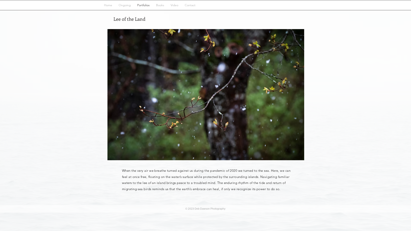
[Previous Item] (106, 94)
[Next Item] (305, 94)
